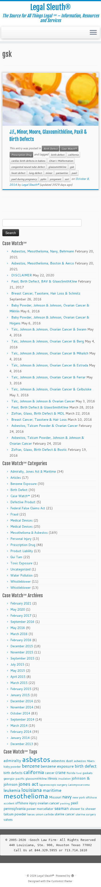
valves (8, 819)
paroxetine (62, 173)
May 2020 (17, 609)
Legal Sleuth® (50, 7)
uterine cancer (65, 814)
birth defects (13, 772)
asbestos (36, 759)
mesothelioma (26, 796)
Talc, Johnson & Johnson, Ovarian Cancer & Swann (48, 329)
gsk (72, 167)
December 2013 (21, 744)
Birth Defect (50, 148)
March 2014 (18, 725)
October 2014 (20, 713)
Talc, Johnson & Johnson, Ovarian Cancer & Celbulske (51, 389)
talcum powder (15, 814)
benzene (31, 766)
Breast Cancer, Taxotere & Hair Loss (39, 419)
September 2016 (22, 622)
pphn (43, 179)
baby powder (12, 767)
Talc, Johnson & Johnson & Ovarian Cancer (43, 401)
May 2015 (17, 670)
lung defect (35, 173)
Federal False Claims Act (27, 508)
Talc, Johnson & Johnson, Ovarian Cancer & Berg (47, 341)
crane (60, 772)
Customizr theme (61, 881)
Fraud (14, 514)
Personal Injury (20, 539)
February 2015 (20, 689)
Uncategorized (20, 569)
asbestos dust (62, 760)
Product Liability (21, 551)
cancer (49, 772)
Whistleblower (20, 581)
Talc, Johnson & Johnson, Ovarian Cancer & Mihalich (49, 353)
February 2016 (20, 640)
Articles (15, 477)
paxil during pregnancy (24, 179)
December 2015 (21, 646)
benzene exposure (57, 766)
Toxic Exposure (21, 563)
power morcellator (40, 808)
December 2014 (21, 701)
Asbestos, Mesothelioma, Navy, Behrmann (42, 251)
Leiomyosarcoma (78, 785)
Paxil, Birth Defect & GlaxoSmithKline (39, 407)
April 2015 (17, 677)
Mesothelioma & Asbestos (29, 532)
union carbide (45, 814)
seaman (61, 808)
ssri (67, 179)
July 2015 (17, 664)
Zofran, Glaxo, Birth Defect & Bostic (39, 449)
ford (79, 773)
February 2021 (20, 603)
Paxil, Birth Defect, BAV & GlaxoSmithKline (44, 281)
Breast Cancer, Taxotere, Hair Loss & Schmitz (45, 293)
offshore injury (26, 803)
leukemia (12, 790)
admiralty (12, 760)
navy (67, 796)
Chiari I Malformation (61, 160)
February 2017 (20, 615)
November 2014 (21, 707)
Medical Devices (21, 520)
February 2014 (20, 732)
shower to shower (83, 808)
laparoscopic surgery (53, 785)
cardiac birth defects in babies (28, 160)
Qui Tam (16, 557)
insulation (64, 779)
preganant (55, 179)
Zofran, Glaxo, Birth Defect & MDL (38, 413)
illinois (52, 778)
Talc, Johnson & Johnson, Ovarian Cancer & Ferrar (48, 377)
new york (79, 797)
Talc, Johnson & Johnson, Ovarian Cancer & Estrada (49, 365)
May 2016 (17, 628)
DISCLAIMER (21, 275)
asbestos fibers (84, 761)
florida (70, 773)
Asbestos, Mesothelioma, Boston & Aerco (42, 263)
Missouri (55, 797)
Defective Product (22, 502)
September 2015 (22, 658)
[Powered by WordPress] (72, 874)
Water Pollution (21, 575)
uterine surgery (86, 814)
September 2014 (22, 719)
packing (65, 803)
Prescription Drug (21, 154)
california (73, 154)
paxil (74, 173)
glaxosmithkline (57, 167)
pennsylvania (15, 808)
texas (31, 814)
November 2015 (21, 652)
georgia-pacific (14, 778)
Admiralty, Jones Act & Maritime (33, 471)
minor (49, 173)
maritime (52, 790)
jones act (28, 784)
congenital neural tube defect (28, 167)
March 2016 (18, 634)
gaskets (87, 773)
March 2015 (18, 683)
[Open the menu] (93, 32)
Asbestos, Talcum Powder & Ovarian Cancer (44, 425)
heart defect (18, 173)
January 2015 (20, 695)
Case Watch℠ (69, 148)
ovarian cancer (48, 803)
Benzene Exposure (23, 484)
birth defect (57, 154)
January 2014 (20, 738)
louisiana (31, 789)
